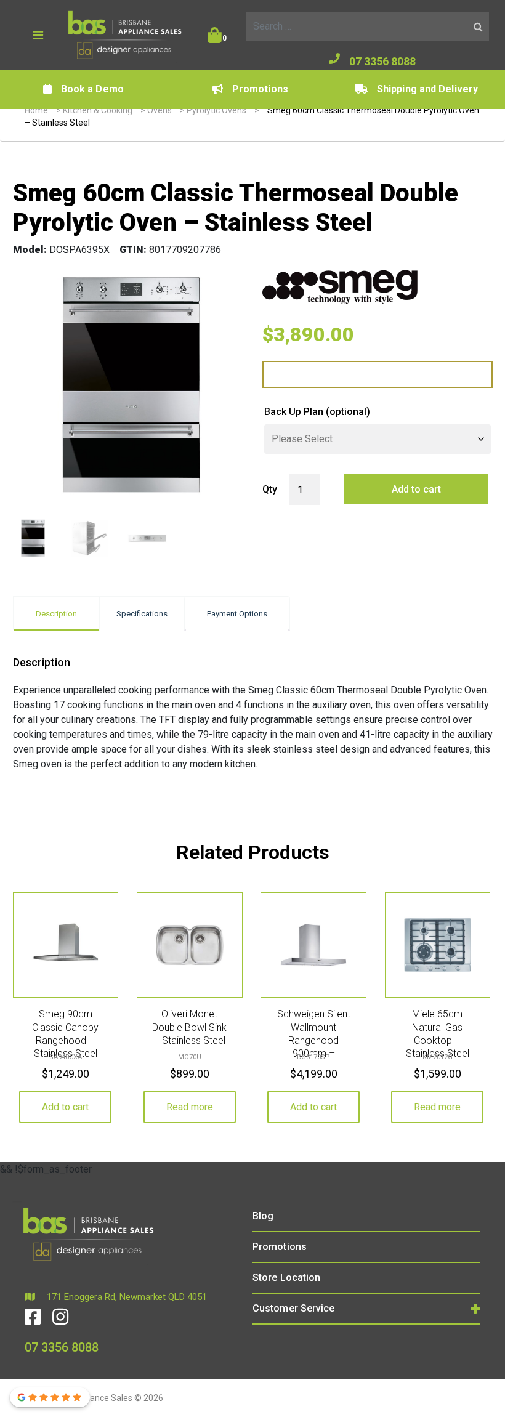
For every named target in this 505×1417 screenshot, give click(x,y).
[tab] (56, 613)
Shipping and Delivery (427, 89)
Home (36, 110)
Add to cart (416, 489)
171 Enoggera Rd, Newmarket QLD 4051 (125, 1296)
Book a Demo (92, 89)
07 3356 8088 (382, 61)
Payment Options (237, 613)
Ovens (159, 110)
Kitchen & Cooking (97, 110)
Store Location (286, 1277)
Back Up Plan (317, 412)
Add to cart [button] (65, 1107)
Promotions (260, 89)
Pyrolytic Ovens (216, 110)
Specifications (142, 613)
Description (56, 613)
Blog (262, 1216)
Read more (189, 1107)
